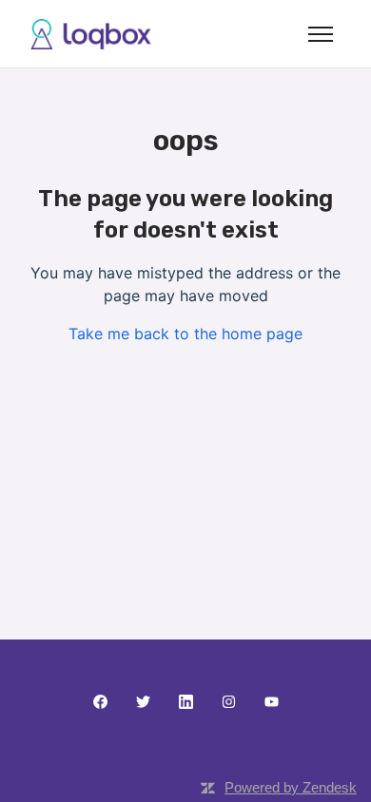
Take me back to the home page (185, 333)
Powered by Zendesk (291, 787)
